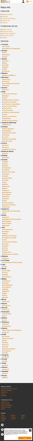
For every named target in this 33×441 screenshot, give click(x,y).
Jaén (5, 240)
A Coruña (6, 46)
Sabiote (6, 246)
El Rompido (7, 221)
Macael (5, 67)
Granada (6, 174)
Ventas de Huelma (9, 205)
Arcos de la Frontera (10, 94)
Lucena (5, 137)
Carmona (6, 336)
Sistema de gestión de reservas (9, 388)
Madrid (5, 275)
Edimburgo (7, 124)
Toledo (5, 365)
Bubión (5, 166)
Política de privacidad (8, 33)
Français (13, 417)
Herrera (5, 344)
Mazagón (6, 225)
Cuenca (6, 147)
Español (3, 417)
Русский (13, 418)
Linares (5, 244)
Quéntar (6, 198)
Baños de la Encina (9, 235)
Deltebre (6, 357)
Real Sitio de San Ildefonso (12, 330)
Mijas (5, 293)
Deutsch (13, 415)
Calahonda (7, 168)
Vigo (5, 316)
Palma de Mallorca (9, 75)
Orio (4, 213)
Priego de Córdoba (9, 139)
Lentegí (5, 180)
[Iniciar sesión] (23, 1)
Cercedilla (6, 270)
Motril (5, 188)
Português (3, 418)
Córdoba (6, 135)
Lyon (5, 320)
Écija (5, 340)
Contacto (4, 22)
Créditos (4, 37)
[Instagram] (2, 425)
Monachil (6, 186)
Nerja (5, 295)
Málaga (5, 289)
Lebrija (5, 346)
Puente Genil (7, 141)
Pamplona (6, 305)
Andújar (6, 231)
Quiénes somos (6, 29)
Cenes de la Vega (9, 172)
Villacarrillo (7, 252)
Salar (5, 201)
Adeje (5, 361)
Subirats (6, 85)
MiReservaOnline (7, 14)
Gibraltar (6, 157)
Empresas (5, 16)
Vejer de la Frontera (9, 116)
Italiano (23, 417)
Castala (5, 65)
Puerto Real (7, 108)
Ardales (6, 283)
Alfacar (5, 161)
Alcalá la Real (7, 229)
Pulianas (6, 196)
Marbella (6, 291)
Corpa (5, 272)
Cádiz (5, 98)
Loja (4, 182)
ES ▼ (30, 1)
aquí (27, 432)
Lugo (5, 266)
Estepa (5, 342)
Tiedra (5, 373)
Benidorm (6, 55)
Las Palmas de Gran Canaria (12, 262)
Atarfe (5, 163)
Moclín (5, 184)
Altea (5, 52)
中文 (22, 418)
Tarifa (5, 114)
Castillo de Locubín (9, 238)
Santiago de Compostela (11, 48)
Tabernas (6, 71)
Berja (5, 63)
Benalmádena (8, 285)
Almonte (6, 217)
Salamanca (7, 326)
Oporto (5, 153)
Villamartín (6, 118)
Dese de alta (6, 20)
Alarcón (6, 145)
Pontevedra (7, 314)
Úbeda (5, 250)
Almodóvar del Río (9, 133)
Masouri (6, 258)
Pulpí (5, 69)
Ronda (5, 297)
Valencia (6, 369)
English (23, 415)
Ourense (6, 309)
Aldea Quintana (8, 129)
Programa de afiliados (8, 18)
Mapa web (3, 395)
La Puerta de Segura (10, 242)
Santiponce (7, 351)
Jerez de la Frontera (10, 106)
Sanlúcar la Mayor (9, 349)
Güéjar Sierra (7, 178)
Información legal (7, 31)
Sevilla (5, 353)
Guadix (5, 176)
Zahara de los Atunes (10, 120)
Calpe (5, 57)
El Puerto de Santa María (11, 104)
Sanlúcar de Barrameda (11, 112)
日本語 (2, 420)
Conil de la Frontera (10, 102)
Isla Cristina (7, 223)
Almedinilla (7, 131)
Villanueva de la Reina (10, 254)
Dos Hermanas (8, 338)
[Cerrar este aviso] (30, 430)
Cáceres (6, 89)
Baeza (5, 233)
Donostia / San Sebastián (11, 211)
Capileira (6, 170)
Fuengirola (7, 287)
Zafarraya (6, 207)
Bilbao (5, 377)
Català (2, 415)
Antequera (6, 281)
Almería (6, 61)
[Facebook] (2, 434)
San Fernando (8, 110)
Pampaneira (7, 192)
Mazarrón (6, 301)
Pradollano (7, 194)
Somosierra (7, 277)
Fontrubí (6, 81)
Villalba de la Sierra (9, 149)
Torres (5, 248)
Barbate (6, 96)
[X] (2, 429)
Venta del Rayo (8, 203)
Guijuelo (6, 324)
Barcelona (6, 79)
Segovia (6, 332)
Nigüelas (6, 190)
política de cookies (14, 434)
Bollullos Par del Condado (12, 219)
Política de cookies (7, 35)
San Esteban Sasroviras (11, 83)
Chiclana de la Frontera (11, 100)
